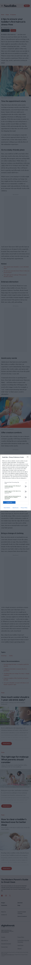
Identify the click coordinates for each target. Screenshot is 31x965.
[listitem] (15, 483)
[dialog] (15, 482)
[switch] (25, 486)
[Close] (28, 457)
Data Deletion (7, 507)
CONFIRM (9, 502)
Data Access (15, 507)
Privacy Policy (24, 507)
